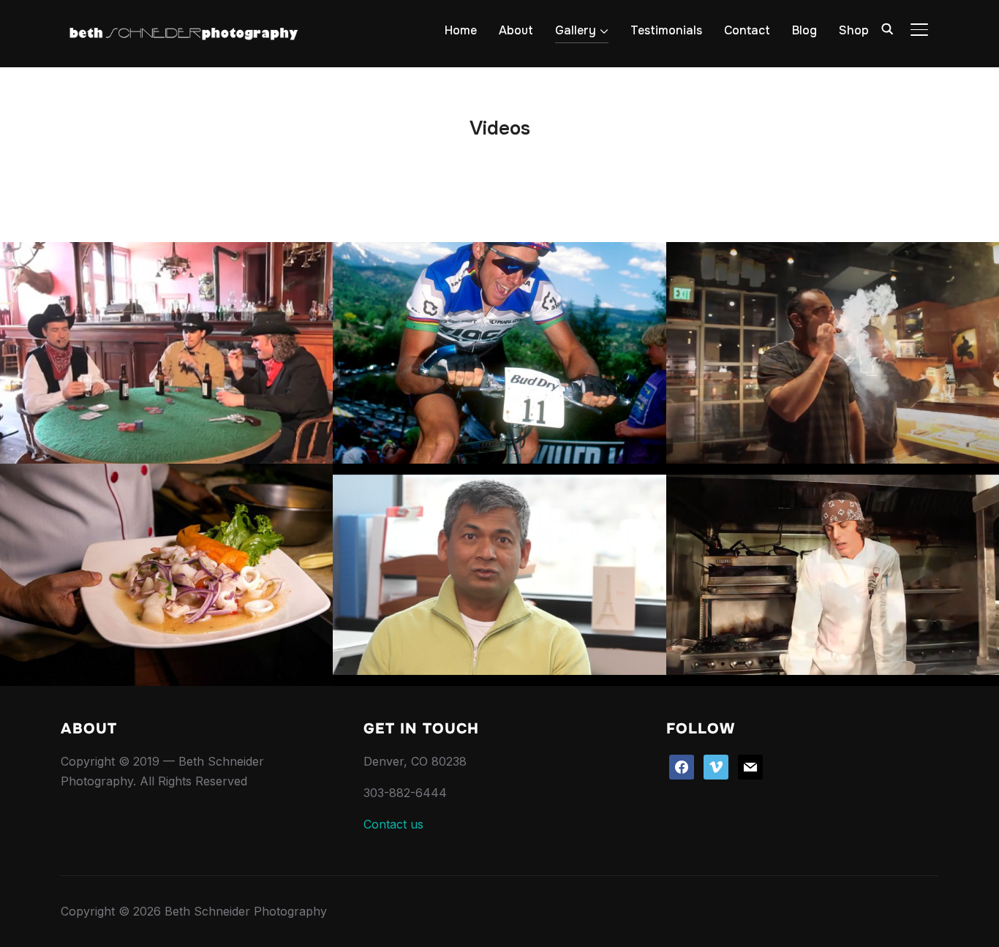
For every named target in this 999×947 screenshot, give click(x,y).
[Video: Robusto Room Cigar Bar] (832, 353)
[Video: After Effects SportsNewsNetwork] (499, 353)
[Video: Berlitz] (499, 575)
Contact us (393, 824)
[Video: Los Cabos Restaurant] (166, 575)
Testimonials (666, 30)
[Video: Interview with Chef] (832, 575)
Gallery (575, 30)
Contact (747, 30)
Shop (854, 30)
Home (461, 30)
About (516, 30)
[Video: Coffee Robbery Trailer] (166, 353)
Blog (804, 30)
